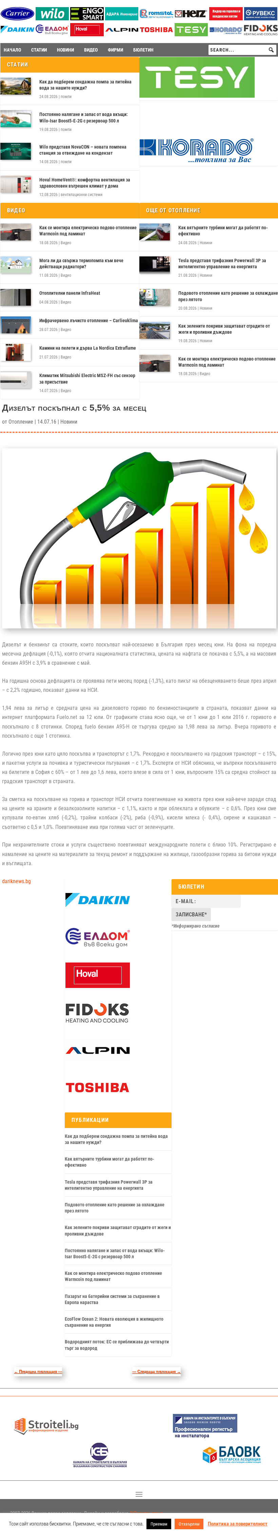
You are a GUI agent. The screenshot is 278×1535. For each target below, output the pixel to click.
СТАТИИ (39, 50)
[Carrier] (17, 18)
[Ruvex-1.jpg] (261, 18)
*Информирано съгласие (196, 926)
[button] (271, 50)
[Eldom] (52, 34)
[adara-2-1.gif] (122, 18)
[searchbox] (242, 50)
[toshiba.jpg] (156, 34)
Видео (66, 242)
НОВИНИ (65, 50)
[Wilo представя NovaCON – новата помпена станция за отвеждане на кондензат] (15, 151)
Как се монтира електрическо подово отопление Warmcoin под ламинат (88, 230)
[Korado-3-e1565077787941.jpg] (226, 34)
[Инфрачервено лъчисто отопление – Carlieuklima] (15, 324)
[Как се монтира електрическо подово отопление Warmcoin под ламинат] (15, 232)
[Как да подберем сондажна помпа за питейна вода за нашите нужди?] (15, 86)
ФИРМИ (115, 50)
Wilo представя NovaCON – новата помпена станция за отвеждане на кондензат (82, 150)
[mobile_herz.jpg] (191, 18)
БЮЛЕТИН (143, 50)
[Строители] (46, 1437)
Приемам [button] (159, 1524)
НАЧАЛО (12, 50)
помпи (66, 96)
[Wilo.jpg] (52, 18)
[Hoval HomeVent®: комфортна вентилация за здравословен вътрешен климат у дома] (15, 184)
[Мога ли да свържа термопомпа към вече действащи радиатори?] (15, 264)
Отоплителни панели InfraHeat (69, 293)
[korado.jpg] (197, 161)
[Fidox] (97, 1024)
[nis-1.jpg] (205, 1437)
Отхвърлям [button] (189, 1524)
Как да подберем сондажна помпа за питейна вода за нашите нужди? (85, 85)
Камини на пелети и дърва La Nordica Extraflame (87, 348)
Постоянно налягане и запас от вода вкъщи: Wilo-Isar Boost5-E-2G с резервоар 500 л (83, 117)
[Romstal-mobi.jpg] (156, 18)
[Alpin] (122, 34)
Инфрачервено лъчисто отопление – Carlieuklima (88, 320)
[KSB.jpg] (100, 1465)
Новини (206, 242)
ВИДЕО (91, 50)
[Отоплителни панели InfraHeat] (15, 297)
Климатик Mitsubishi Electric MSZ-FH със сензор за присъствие (87, 378)
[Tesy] (191, 34)
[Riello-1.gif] (226, 18)
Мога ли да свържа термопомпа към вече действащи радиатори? (81, 263)
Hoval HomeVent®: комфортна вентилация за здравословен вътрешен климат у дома (84, 183)
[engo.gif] (87, 18)
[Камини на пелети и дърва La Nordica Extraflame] (15, 352)
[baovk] (232, 1465)
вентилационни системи (81, 194)
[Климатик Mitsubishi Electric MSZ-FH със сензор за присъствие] (15, 379)
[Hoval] (87, 34)
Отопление (20, 422)
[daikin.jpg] (17, 34)
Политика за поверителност (237, 1524)
